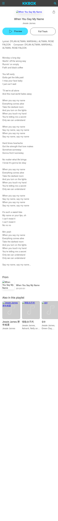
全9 (43, 321)
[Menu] (3, 3)
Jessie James (29, 23)
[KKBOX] (29, 3)
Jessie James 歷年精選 (11, 323)
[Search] (55, 3)
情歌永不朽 (28, 321)
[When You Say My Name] (29, 11)
